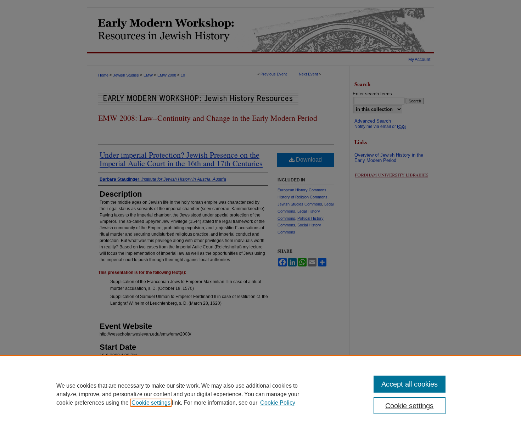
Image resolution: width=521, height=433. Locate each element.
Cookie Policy (277, 403)
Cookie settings (150, 403)
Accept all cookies (409, 384)
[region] (260, 394)
